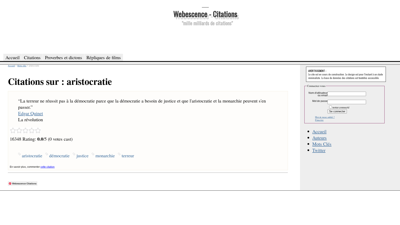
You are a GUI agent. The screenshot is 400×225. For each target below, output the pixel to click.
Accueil (319, 131)
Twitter (318, 150)
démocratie (59, 155)
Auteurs (319, 137)
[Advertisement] (205, 39)
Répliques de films (103, 57)
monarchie (105, 155)
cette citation (47, 166)
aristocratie (32, 155)
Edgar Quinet (30, 113)
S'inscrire (319, 120)
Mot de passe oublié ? (325, 117)
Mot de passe (320, 101)
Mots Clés (321, 144)
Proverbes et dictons (63, 57)
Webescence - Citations (205, 13)
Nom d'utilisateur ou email (318, 94)
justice (82, 155)
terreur (128, 155)
